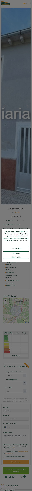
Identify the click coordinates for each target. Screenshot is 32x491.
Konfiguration (16, 253)
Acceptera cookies (16, 248)
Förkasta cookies (16, 257)
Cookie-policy (23, 240)
